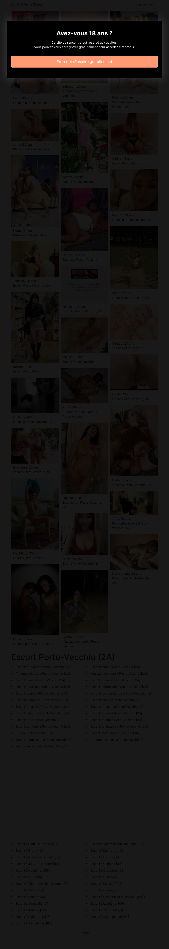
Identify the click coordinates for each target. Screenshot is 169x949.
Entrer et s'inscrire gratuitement (84, 61)
